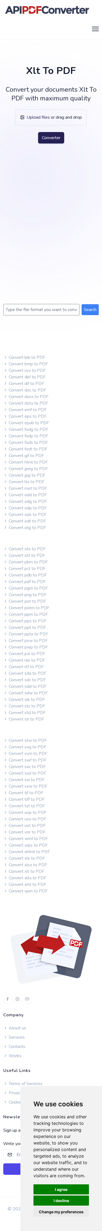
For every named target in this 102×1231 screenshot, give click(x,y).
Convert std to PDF (27, 713)
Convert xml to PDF (27, 885)
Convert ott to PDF (26, 555)
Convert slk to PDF (26, 700)
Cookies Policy (22, 1102)
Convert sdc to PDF (27, 680)
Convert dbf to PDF (27, 377)
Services (16, 1037)
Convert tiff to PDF (26, 799)
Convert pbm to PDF (28, 562)
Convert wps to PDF (28, 845)
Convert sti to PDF (26, 719)
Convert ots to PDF (27, 549)
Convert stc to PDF (26, 706)
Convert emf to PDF (27, 410)
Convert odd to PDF (27, 495)
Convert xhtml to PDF (29, 852)
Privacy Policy (21, 1093)
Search (90, 310)
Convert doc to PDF (27, 390)
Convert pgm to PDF (28, 588)
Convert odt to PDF (27, 521)
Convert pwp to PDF (28, 647)
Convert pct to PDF (26, 569)
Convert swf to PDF (27, 760)
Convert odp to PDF (27, 508)
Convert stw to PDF (27, 740)
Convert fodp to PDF (28, 436)
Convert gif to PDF (26, 456)
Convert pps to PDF (27, 621)
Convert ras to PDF (26, 660)
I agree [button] (61, 1189)
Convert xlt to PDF (26, 871)
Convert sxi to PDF (26, 780)
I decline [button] (61, 1200)
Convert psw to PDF (28, 641)
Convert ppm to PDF (28, 614)
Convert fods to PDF (28, 443)
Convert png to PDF (27, 595)
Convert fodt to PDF (27, 449)
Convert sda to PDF (27, 673)
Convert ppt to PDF (27, 628)
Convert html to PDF (28, 462)
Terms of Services (25, 1084)
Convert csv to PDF (27, 370)
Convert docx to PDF (28, 397)
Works (15, 1056)
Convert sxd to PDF (27, 773)
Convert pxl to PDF (26, 654)
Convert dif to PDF (26, 384)
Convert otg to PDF (27, 528)
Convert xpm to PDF (28, 891)
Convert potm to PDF (29, 608)
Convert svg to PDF (27, 747)
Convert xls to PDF (26, 858)
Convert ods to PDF (27, 515)
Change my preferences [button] (61, 1211)
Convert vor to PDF (26, 832)
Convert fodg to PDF (28, 429)
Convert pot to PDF (27, 601)
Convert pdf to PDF (27, 582)
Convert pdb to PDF (27, 575)
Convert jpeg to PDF (28, 469)
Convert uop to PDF (27, 812)
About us (17, 1028)
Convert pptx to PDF (28, 634)
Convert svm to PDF (27, 754)
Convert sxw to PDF (27, 786)
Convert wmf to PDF (28, 839)
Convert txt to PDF (26, 806)
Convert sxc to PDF (27, 767)
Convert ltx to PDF (26, 482)
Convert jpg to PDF (26, 475)
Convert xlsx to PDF (27, 865)
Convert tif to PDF (25, 793)
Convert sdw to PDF (28, 693)
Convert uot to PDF (27, 826)
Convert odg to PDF (27, 501)
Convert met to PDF (27, 488)
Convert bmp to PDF (28, 364)
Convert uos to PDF (27, 819)
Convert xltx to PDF (27, 878)
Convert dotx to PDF (28, 403)
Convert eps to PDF (27, 416)
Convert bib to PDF (26, 357)
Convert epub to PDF (28, 423)
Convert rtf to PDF (26, 667)
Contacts (17, 1047)
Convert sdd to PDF (27, 686)
